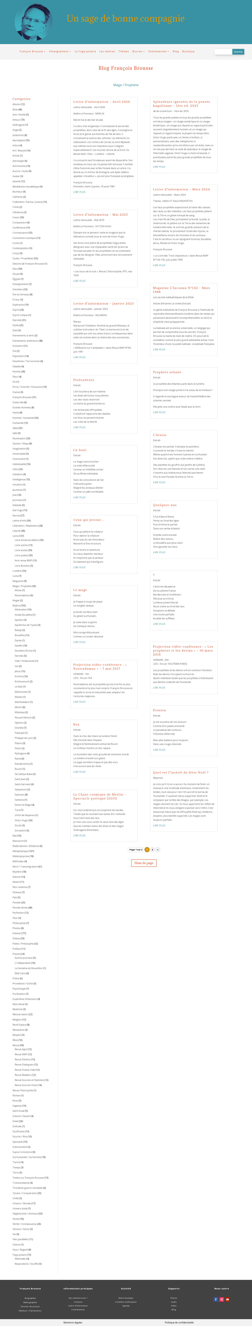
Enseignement (59, 51)
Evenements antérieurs (25, 340)
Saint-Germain (22, 784)
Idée (15, 433)
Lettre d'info (19, 520)
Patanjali (19, 732)
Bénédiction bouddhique (26, 186)
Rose (15, 1100)
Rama (18, 758)
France (16, 392)
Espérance (18, 304)
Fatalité (17, 366)
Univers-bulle (20, 1208)
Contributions (78, 1309)
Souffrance (18, 1131)
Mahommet (21, 691)
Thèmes (123, 51)
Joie (15, 495)
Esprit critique (20, 315)
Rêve (15, 1040)
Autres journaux (24, 957)
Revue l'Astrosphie (23, 1090)
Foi (14, 381)
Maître (16, 605)
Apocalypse (19, 140)
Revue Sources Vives (26, 1085)
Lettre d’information (78, 1306)
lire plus (79, 192)
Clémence (18, 212)
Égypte (16, 279)
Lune (15, 576)
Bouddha (20, 635)
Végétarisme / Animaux (25, 1213)
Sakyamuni (21, 789)
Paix (15, 897)
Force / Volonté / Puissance (27, 386)
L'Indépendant (23, 963)
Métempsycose (21, 856)
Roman (16, 1095)
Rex (76, 724)
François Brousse (31, 51)
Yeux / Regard (20, 1249)
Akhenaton (21, 609)
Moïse (18, 590)
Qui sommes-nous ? (78, 1298)
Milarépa (19, 712)
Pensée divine (20, 907)
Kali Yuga (18, 510)
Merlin (18, 707)
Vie (14, 1234)
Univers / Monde (22, 1203)
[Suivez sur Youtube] (227, 1299)
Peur (15, 918)
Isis (16, 666)
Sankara (19, 799)
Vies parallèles (20, 1239)
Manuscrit (18, 840)
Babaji (18, 630)
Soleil (15, 1121)
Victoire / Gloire (21, 1229)
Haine (16, 412)
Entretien (18, 289)
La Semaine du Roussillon (29, 968)
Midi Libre (20, 973)
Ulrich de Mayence (25, 815)
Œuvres (137, 51)
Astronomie (19, 166)
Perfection (18, 912)
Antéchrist (18, 135)
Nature (16, 876)
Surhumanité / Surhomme (27, 1157)
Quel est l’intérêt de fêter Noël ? (181, 772)
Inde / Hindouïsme (25, 660)
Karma (16, 515)
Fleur (15, 376)
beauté (16, 181)
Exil (14, 351)
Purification (19, 993)
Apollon (19, 619)
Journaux (18, 500)
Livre (15, 536)
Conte (16, 243)
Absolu (16, 104)
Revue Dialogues (24, 1064)
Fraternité (18, 402)
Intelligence (19, 479)
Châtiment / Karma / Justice (27, 202)
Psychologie (19, 988)
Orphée (19, 727)
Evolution (18, 345)
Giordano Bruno (24, 650)
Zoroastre (20, 830)
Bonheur (17, 191)
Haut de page (143, 863)
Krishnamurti (22, 681)
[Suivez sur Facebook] (216, 1299)
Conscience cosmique (24, 238)
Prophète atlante (167, 372)
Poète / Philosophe (23, 943)
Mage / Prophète (22, 586)
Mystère (17, 871)
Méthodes (18, 861)
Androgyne (19, 124)
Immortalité (19, 453)
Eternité (17, 320)
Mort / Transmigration (25, 866)
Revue (16, 1045)
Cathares (17, 196)
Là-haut (80, 450)
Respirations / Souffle (26, 1263)
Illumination (19, 438)
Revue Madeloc (23, 1075)
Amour (16, 119)
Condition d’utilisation (126, 1302)
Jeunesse (17, 489)
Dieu (15, 268)
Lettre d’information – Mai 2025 (100, 214)
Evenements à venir (23, 335)
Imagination (19, 448)
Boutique (188, 51)
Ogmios (19, 722)
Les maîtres (107, 51)
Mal (15, 835)
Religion (17, 1019)
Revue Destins (22, 1059)
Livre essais (21, 550)
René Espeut (19, 1024)
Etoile (16, 325)
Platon (18, 743)
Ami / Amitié (19, 114)
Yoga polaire (19, 1254)
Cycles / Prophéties (23, 258)
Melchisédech (22, 702)
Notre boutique (126, 1298)
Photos (16, 928)
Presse (16, 953)
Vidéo (174, 1306)
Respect (17, 1035)
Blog (176, 51)
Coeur (16, 217)
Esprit (16, 309)
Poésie (16, 938)
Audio (174, 1302)
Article (16, 155)
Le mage (80, 590)
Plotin (18, 748)
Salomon (19, 794)
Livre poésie (21, 555)
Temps (16, 1167)
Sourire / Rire (20, 1136)
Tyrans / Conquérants (25, 1193)
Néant (16, 882)
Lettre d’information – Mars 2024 (181, 189)
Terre (16, 1172)
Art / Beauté (19, 150)
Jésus (18, 671)
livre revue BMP (23, 560)
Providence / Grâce (23, 983)
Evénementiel (157, 51)
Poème (16, 933)
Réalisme (17, 1009)
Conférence (19, 227)
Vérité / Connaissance (24, 1224)
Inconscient (19, 458)
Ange (15, 130)
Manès (18, 697)
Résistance (18, 1029)
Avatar (16, 176)
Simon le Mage (23, 804)
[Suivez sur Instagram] (221, 1299)
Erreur (16, 299)
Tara (17, 810)
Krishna (19, 676)
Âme (15, 109)
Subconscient (20, 1146)
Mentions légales (72, 1322)
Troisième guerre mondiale (27, 1188)
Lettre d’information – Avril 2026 (101, 102)
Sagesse (17, 1105)
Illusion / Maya (21, 443)
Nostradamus (22, 595)
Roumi (18, 769)
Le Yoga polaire (85, 51)
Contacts (78, 1302)
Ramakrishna (22, 763)
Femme (16, 371)
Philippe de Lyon (24, 738)
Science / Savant (21, 1116)
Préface (17, 948)
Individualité (19, 464)
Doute (16, 273)
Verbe (16, 1218)
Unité (16, 1198)
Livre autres (21, 545)
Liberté (16, 530)
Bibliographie (30, 1302)
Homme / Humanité (23, 417)
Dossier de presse (30, 1306)
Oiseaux (17, 892)
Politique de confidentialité (179, 1322)
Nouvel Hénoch (23, 717)
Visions (16, 1244)
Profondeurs (83, 380)
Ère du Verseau (21, 294)
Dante (18, 640)
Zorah (18, 825)
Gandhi (18, 645)
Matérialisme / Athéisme (26, 846)
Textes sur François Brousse (28, 1177)
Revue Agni (21, 1049)
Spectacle (18, 1141)
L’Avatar (160, 435)
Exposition (18, 356)
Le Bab (18, 686)
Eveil (15, 330)
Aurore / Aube (20, 171)
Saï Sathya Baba (23, 774)
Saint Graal (18, 1110)
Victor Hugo (21, 820)
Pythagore (20, 753)
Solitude (17, 1126)
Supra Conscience (22, 1152)
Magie (16, 600)
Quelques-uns (165, 505)
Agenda (126, 1306)
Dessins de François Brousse (28, 263)
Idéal (15, 428)
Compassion (19, 222)
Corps (16, 253)
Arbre (16, 145)
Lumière (17, 570)
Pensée (17, 902)
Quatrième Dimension (25, 999)
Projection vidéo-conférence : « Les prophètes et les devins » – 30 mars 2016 (183, 650)
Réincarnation (20, 1014)
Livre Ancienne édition (27, 540)
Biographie (30, 1298)
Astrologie (18, 160)
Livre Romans (22, 565)
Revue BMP (21, 1054)
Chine (16, 207)
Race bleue (18, 1004)
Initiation (17, 474)
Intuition (17, 484)
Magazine (18, 581)
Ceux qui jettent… (88, 520)
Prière (16, 978)
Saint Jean (20, 779)
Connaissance (20, 232)
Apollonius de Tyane (26, 625)
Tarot (16, 1162)
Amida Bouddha (23, 614)
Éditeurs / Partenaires (30, 1310)
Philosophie (19, 923)
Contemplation (21, 248)
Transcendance (21, 1182)
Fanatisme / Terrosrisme (26, 361)
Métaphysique (20, 851)
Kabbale (17, 505)
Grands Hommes (22, 407)
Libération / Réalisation (25, 525)
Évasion (159, 710)
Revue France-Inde (25, 1069)
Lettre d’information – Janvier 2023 (103, 303)
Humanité (18, 423)
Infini (15, 469)
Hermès (19, 655)
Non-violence (20, 887)
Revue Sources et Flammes (29, 1080)
